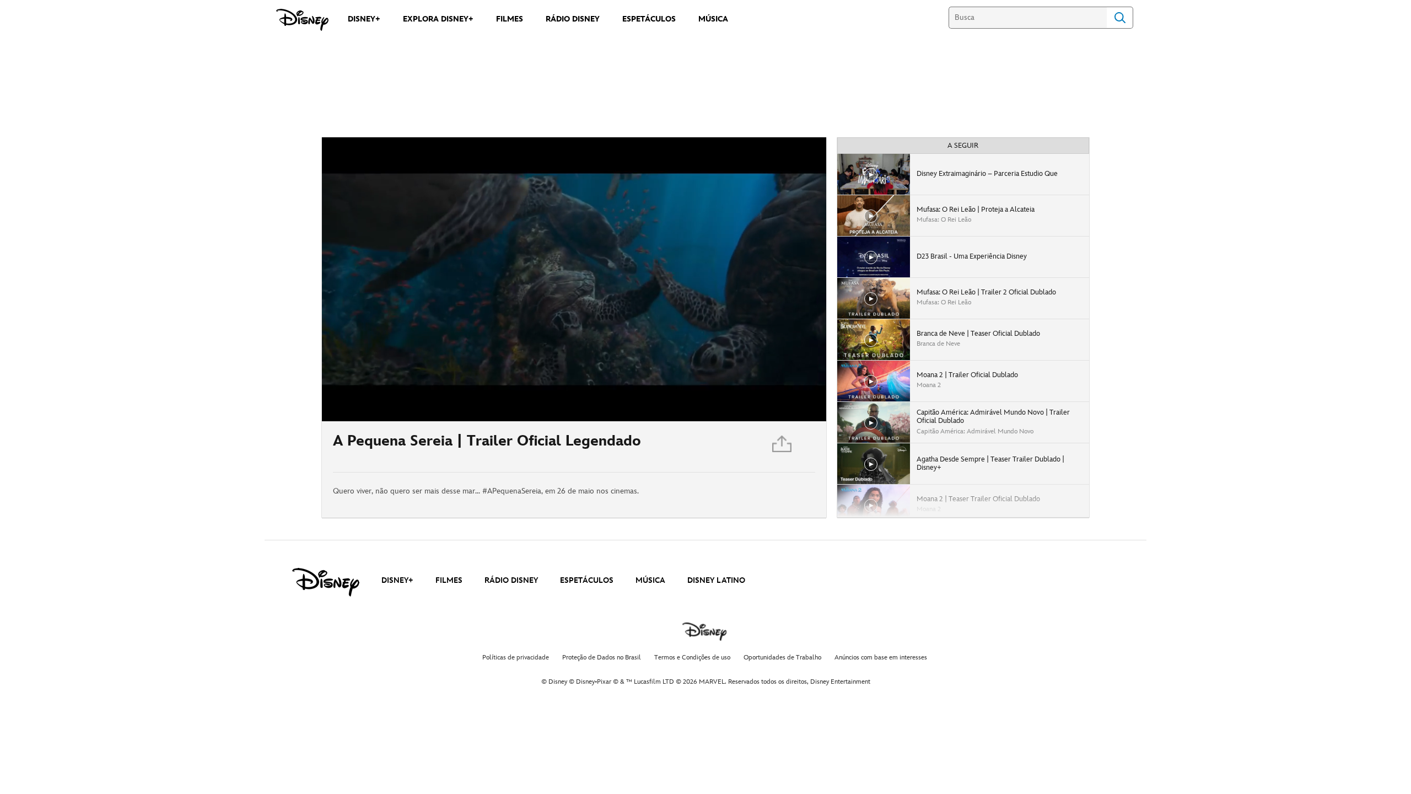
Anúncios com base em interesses (880, 657)
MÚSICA (650, 580)
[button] (397, 406)
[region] (574, 279)
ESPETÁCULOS (586, 580)
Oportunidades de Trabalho (782, 657)
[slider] (574, 391)
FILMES (448, 580)
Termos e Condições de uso (692, 657)
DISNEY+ (397, 580)
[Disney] (302, 20)
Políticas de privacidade (515, 657)
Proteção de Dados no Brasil (601, 657)
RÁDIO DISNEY (511, 580)
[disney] (325, 582)
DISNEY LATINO (716, 580)
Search (1120, 18)
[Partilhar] (783, 447)
